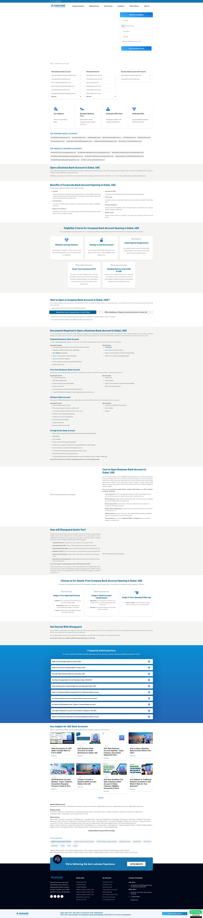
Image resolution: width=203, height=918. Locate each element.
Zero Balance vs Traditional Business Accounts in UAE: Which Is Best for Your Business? (140, 782)
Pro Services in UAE (107, 884)
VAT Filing (60, 823)
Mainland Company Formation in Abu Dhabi (98, 850)
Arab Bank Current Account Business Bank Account (93, 160)
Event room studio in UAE (76, 814)
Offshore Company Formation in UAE (85, 894)
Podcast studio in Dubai (55, 814)
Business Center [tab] (137, 841)
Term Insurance (146, 819)
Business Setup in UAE (81, 882)
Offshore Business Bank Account (66, 400)
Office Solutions (134, 6)
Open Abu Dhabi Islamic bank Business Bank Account (63, 75)
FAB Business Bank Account (144, 137)
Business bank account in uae (83, 897)
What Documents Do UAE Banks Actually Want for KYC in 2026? (61, 750)
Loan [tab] (69, 846)
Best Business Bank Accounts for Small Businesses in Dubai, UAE (88, 750)
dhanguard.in (134, 900)
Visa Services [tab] (54, 846)
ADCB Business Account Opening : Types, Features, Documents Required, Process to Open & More (61, 782)
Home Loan (61, 819)
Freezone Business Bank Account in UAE (67, 372)
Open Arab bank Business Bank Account (60, 90)
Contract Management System (111, 827)
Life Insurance (132, 819)
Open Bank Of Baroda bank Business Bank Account (63, 93)
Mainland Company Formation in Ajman (104, 852)
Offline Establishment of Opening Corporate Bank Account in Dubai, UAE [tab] (126, 312)
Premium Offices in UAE (99, 812)
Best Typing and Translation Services (91, 823)
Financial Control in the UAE (96, 827)
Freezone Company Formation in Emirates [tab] (83, 841)
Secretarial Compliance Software (144, 825)
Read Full (54, 755)
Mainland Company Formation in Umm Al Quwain (125, 852)
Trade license (56, 436)
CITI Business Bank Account (129, 137)
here (64, 610)
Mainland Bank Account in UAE (93, 86)
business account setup (90, 584)
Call (55, 54)
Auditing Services (73, 821)
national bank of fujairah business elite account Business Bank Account (67, 156)
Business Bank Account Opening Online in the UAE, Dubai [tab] (73, 312)
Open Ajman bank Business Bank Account (60, 79)
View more (53, 96)
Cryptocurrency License (144, 821)
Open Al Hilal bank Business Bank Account (61, 82)
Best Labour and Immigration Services (73, 823)
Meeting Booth (65, 814)
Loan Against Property (89, 819)
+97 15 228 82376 (56, 1)
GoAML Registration (112, 825)
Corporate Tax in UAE (107, 882)
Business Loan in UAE (55, 821)
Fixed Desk (108, 812)
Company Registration (81, 887)
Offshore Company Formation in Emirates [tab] (106, 841)
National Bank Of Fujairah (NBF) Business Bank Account (79, 141)
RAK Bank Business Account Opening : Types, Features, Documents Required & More (114, 751)
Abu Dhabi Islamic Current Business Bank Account (130, 141)
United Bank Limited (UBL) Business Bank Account (105, 141)
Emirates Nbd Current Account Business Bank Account (63, 152)
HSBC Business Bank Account (57, 141)
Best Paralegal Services (90, 825)
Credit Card (98, 819)
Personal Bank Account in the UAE (94, 79)
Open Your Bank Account (175, 913)
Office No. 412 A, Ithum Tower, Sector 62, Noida (141, 893)
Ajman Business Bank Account (79, 137)
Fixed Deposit (116, 819)
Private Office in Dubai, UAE (56, 812)
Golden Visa (135, 821)
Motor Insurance (124, 819)
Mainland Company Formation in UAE (58, 850)
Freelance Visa (127, 821)
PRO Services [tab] (147, 841)
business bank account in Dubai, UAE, (129, 476)
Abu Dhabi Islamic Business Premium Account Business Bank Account (127, 152)
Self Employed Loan (78, 819)
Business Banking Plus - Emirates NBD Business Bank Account (129, 156)
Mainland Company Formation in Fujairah (83, 852)
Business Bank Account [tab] (125, 841)
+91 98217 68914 (135, 896)
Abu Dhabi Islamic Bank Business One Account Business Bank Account (94, 152)
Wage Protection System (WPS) (76, 825)
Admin (54, 746)
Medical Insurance (107, 819)
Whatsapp (65, 54)
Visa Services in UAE (107, 887)
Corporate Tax (53, 823)
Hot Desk (85, 814)
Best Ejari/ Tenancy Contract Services (58, 825)
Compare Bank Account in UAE (109, 889)
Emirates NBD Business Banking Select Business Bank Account (65, 160)
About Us (146, 6)
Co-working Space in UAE (108, 899)
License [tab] (62, 846)
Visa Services (64, 821)
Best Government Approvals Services (126, 823)
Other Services (108, 6)
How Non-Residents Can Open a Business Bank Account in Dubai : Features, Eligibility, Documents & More (113, 783)
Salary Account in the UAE (92, 82)
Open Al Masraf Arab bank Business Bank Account (62, 86)
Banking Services (94, 6)
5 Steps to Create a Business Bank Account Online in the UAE (87, 781)
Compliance (121, 6)
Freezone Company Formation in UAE (85, 892)
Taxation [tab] (75, 846)
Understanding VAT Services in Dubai (86, 821)
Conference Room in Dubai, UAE (126, 812)
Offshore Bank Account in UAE (93, 93)
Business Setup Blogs (107, 892)
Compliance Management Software (127, 825)
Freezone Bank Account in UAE (93, 90)
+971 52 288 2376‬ (136, 864)
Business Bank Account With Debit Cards (130, 79)
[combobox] (124, 26)
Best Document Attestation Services (109, 823)
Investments (139, 819)
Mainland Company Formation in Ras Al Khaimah (61, 852)
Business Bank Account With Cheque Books (131, 75)
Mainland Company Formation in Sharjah (119, 850)
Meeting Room (138, 812)
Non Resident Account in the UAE (94, 75)
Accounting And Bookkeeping (116, 821)
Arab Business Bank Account (94, 137)
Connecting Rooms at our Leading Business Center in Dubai (78, 812)
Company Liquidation (102, 825)
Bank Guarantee (54, 819)
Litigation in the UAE (54, 827)
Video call (77, 54)
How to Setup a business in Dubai (110, 894)
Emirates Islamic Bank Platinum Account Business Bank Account (99, 156)
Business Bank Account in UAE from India (101, 830)
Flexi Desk (114, 812)
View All (101, 798)
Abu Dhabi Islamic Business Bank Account (60, 137)
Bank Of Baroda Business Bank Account (112, 137)
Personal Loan (69, 819)
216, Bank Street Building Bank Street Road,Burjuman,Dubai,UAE (141, 885)
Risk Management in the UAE (81, 827)
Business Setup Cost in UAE (108, 897)
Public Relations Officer (102, 821)
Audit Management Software (67, 827)
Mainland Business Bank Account (62, 342)
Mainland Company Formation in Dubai (78, 850)
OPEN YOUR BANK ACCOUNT (136, 48)
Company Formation (78, 6)
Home (51, 63)
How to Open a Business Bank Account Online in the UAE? (140, 750)
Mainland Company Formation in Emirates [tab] (61, 841)
